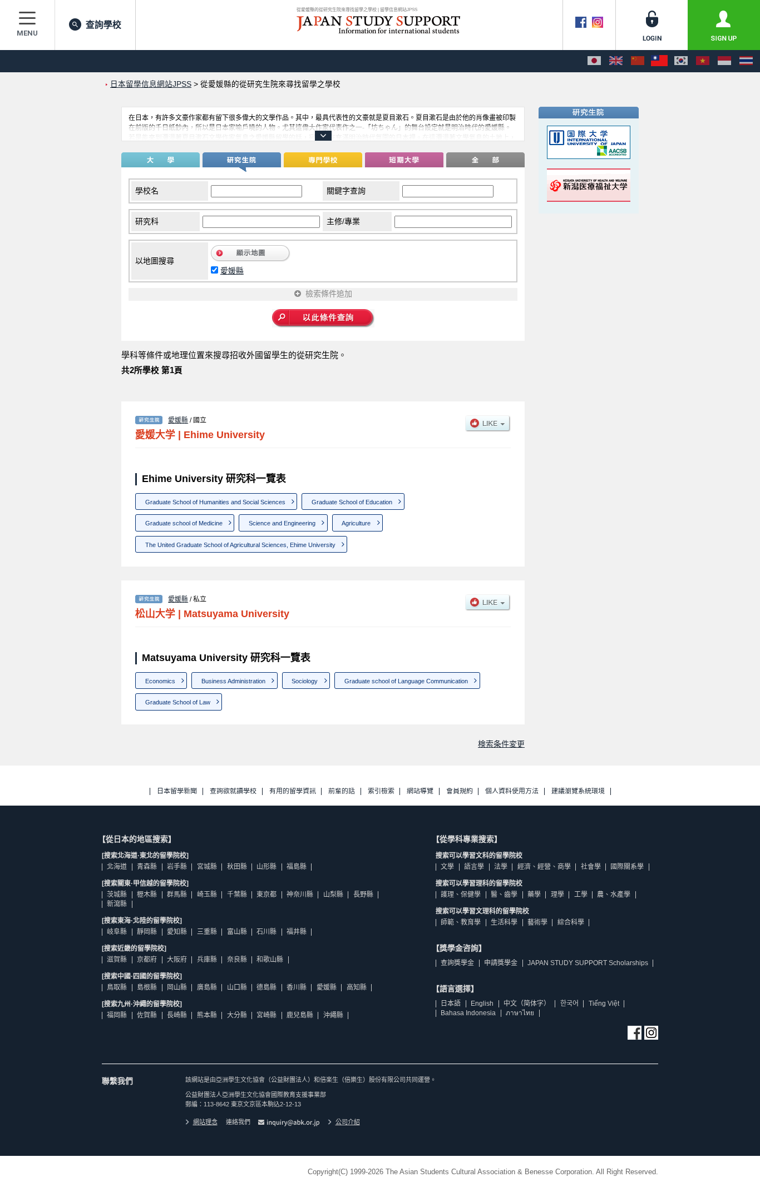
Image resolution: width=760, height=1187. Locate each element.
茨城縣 (117, 894)
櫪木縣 (147, 894)
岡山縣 (177, 987)
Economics (160, 681)
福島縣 (297, 867)
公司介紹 (347, 1122)
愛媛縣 (232, 270)
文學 (447, 867)
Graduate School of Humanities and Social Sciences (215, 502)
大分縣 (237, 1015)
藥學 (534, 894)
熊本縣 (207, 1015)
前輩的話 (341, 791)
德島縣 (266, 987)
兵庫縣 (207, 959)
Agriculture (356, 523)
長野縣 (363, 894)
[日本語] (594, 61)
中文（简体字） (527, 1003)
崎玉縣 (207, 894)
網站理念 (205, 1122)
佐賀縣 (147, 1015)
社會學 (591, 867)
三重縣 (207, 932)
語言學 (474, 867)
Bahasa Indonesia (468, 1013)
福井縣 (297, 932)
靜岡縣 (147, 932)
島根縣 (147, 987)
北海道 (117, 867)
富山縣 (237, 932)
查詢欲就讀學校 (233, 791)
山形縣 (266, 867)
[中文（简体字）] (637, 61)
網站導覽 (420, 791)
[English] (616, 61)
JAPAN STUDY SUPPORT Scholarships (587, 963)
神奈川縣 (300, 894)
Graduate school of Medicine (184, 523)
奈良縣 (237, 959)
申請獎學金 (500, 963)
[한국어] (681, 61)
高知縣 (357, 987)
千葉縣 (237, 894)
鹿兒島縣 (300, 1015)
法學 (500, 867)
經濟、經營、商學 (544, 867)
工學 (581, 894)
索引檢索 (381, 791)
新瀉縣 (117, 904)
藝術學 (537, 922)
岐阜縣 (117, 932)
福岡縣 (117, 1015)
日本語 (451, 1003)
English (482, 1003)
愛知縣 (177, 932)
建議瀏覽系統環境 (578, 791)
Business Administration (233, 681)
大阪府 (177, 959)
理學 (557, 894)
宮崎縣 (266, 1015)
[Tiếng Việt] (702, 61)
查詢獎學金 (457, 963)
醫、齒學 (504, 894)
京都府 (147, 959)
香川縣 (297, 987)
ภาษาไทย (520, 1013)
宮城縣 (207, 867)
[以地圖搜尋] (250, 259)
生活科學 (504, 922)
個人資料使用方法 (512, 791)
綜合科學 (570, 922)
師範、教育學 (461, 922)
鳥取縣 (117, 987)
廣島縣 (207, 987)
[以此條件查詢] (323, 319)
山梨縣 (333, 894)
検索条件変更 (501, 743)
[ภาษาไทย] (746, 61)
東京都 (266, 894)
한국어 (569, 1003)
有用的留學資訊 (292, 791)
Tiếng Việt (604, 1003)
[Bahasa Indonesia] (724, 61)
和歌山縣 (269, 959)
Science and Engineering (282, 523)
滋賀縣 (117, 959)
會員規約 (459, 791)
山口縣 (237, 987)
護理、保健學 (461, 894)
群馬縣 (177, 894)
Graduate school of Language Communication (406, 681)
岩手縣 (177, 867)
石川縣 (266, 932)
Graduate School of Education (352, 502)
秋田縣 (237, 867)
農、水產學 (613, 894)
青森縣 (147, 867)
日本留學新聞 (177, 791)
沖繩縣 (333, 1015)
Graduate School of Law (177, 702)
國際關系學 (627, 867)
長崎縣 (177, 1015)
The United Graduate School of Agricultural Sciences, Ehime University (240, 545)
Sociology (305, 681)
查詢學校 (103, 24)
